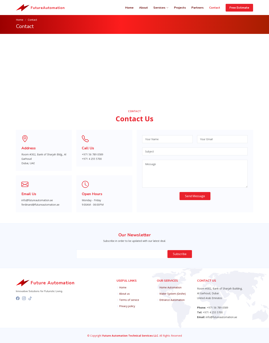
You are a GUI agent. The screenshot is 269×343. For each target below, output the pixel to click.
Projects (180, 8)
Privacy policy (127, 306)
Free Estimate (239, 8)
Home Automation (170, 287)
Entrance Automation (172, 300)
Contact (214, 8)
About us (124, 293)
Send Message (195, 196)
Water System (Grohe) (172, 293)
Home (129, 8)
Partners (197, 8)
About (143, 8)
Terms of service (129, 300)
